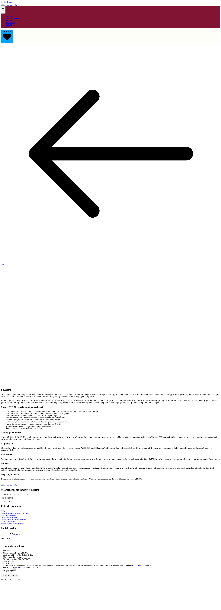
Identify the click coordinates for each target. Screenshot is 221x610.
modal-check (5, 539)
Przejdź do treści (7, 2)
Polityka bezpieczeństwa (9, 517)
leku (21, 567)
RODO (3, 511)
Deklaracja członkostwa (8, 521)
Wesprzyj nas (7, 31)
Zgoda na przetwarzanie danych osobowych (15, 513)
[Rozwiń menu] (3, 8)
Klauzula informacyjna (8, 515)
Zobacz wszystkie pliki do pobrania (12, 523)
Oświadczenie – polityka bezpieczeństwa (14, 519)
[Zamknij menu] (3, 12)
